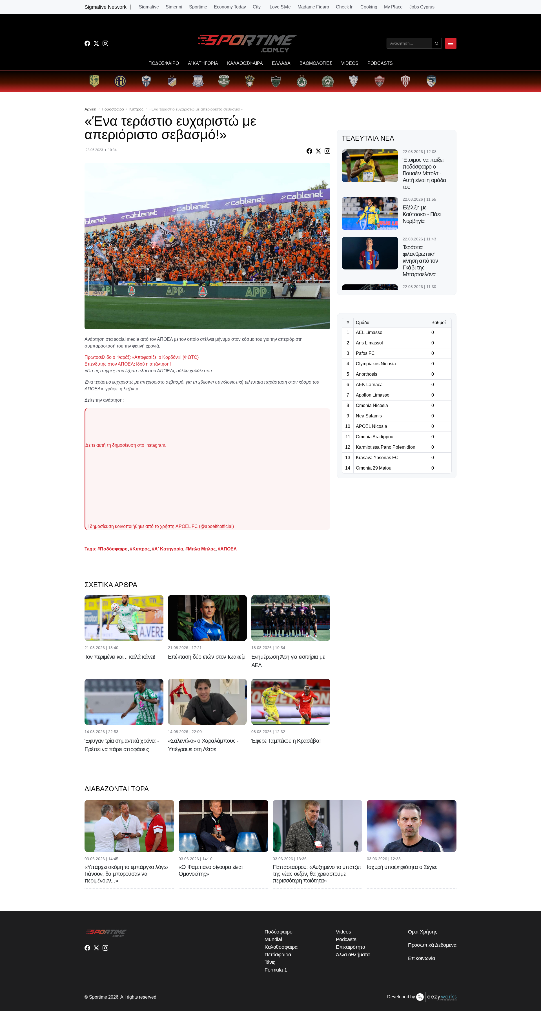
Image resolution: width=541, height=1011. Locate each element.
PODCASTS (380, 63)
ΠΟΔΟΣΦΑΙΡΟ (163, 63)
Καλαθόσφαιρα (281, 947)
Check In (345, 7)
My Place (393, 7)
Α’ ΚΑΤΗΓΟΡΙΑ (203, 63)
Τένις (270, 962)
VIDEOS (349, 63)
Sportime (198, 7)
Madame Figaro (313, 7)
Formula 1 (276, 970)
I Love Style (279, 7)
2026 (113, 997)
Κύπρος (136, 109)
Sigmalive (149, 7)
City (257, 7)
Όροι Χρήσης (422, 932)
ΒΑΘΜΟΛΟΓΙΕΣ (316, 63)
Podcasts (346, 939)
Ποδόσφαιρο (113, 109)
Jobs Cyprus (421, 7)
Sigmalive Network (106, 7)
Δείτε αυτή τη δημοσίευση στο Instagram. (125, 445)
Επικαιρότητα (350, 947)
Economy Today (230, 7)
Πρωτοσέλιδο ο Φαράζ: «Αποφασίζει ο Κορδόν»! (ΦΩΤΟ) (142, 357)
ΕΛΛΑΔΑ (281, 63)
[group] (94, 81)
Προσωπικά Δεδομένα (432, 945)
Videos (343, 932)
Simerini (174, 7)
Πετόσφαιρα (278, 954)
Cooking (368, 7)
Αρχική (90, 109)
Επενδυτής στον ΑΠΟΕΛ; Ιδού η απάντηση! (128, 364)
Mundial (273, 939)
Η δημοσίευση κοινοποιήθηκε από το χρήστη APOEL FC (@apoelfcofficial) (159, 526)
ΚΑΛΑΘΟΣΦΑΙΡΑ (245, 63)
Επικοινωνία (421, 958)
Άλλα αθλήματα (353, 954)
